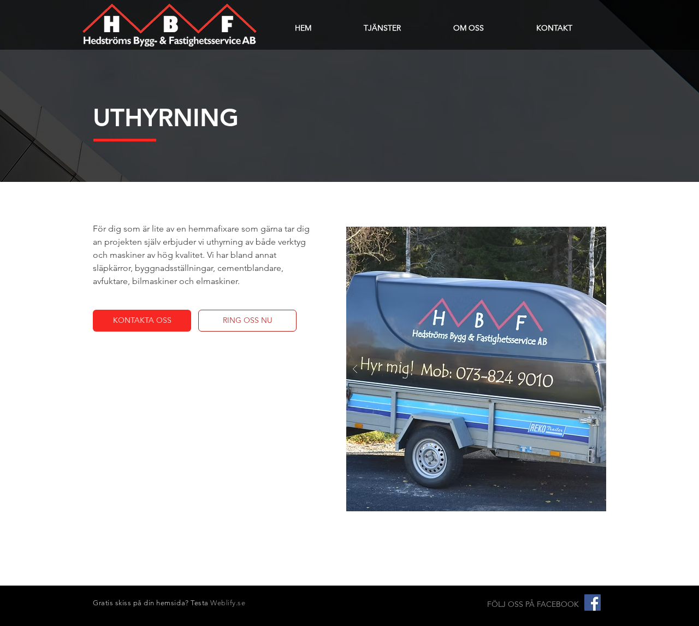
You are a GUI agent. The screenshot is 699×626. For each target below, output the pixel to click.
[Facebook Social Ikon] (592, 602)
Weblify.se (227, 603)
